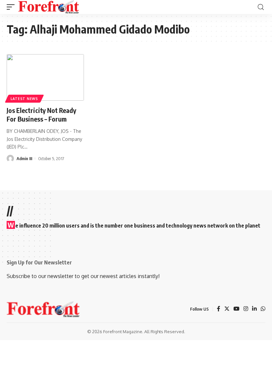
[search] (260, 7)
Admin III (24, 158)
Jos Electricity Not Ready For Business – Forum (41, 114)
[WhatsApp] (263, 309)
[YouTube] (236, 309)
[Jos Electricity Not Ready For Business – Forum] (45, 77)
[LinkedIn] (254, 309)
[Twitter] (227, 309)
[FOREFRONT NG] (48, 7)
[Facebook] (218, 309)
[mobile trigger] (12, 7)
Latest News (24, 99)
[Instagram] (245, 309)
